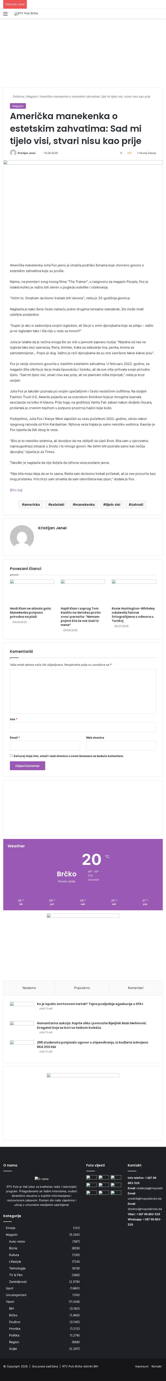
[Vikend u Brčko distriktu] (116, 1186)
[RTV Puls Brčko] (26, 13)
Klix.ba (16, 490)
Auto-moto (17, 1241)
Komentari (136, 988)
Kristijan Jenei (26, 153)
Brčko (13, 1315)
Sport (9, 1288)
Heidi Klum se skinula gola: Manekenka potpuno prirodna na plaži (30, 612)
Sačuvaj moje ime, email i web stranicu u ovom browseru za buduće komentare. (69, 756)
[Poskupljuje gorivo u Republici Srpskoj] (104, 1186)
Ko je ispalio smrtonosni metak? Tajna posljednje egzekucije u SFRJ (90, 1004)
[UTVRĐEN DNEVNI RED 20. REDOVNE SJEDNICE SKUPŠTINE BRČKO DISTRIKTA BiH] (91, 1193)
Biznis (13, 1248)
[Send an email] (37, 153)
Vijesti (10, 1301)
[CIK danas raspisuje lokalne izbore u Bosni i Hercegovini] (116, 1178)
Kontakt (157, 1366)
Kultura (14, 1255)
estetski (57, 504)
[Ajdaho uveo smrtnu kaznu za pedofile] (104, 1178)
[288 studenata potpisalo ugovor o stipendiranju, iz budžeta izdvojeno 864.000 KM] (22, 1048)
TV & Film (15, 1275)
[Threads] (160, 1373)
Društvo (14, 1322)
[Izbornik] (5, 15)
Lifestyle (15, 1261)
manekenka (85, 504)
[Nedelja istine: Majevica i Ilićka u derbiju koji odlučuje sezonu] (91, 1186)
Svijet (13, 1349)
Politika (14, 1335)
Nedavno (29, 988)
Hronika (14, 1328)
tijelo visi (112, 504)
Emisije (10, 1228)
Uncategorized (16, 1295)
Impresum (141, 1366)
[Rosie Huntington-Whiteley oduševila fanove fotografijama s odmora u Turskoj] (134, 592)
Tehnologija (17, 1268)
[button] (83, 822)
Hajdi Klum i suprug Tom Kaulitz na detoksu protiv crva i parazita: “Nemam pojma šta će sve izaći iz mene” (81, 616)
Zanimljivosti (18, 1281)
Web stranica (95, 737)
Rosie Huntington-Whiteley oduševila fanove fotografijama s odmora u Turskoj (133, 614)
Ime (13, 719)
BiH (11, 1308)
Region (14, 1342)
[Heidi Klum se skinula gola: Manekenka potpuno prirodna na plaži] (32, 592)
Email (15, 737)
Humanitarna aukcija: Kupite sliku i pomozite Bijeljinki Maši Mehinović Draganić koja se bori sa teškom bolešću (91, 1025)
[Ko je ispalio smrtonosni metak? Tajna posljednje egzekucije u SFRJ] (22, 1010)
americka (32, 504)
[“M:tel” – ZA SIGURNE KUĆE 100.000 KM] (91, 1178)
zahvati (137, 504)
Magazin (12, 1234)
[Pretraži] (160, 15)
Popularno (82, 988)
